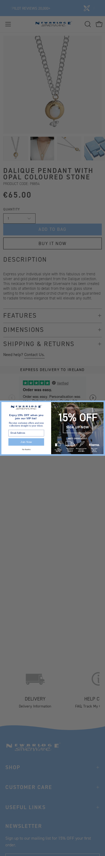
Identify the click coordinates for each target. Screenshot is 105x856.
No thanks (26, 449)
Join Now (26, 441)
